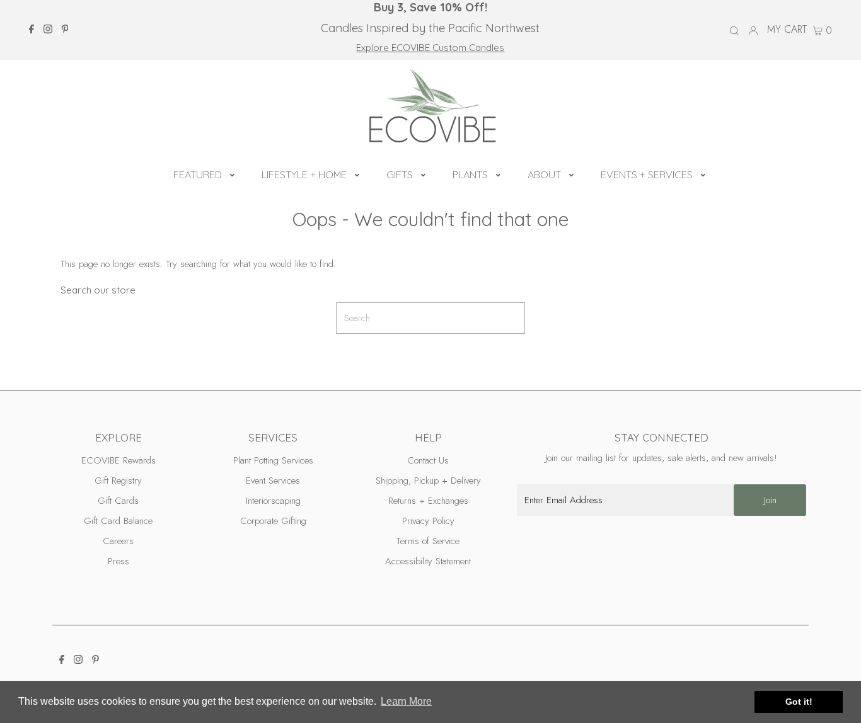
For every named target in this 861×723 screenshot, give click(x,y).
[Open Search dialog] (734, 30)
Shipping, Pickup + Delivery (428, 480)
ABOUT (544, 174)
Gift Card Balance (118, 521)
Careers (118, 541)
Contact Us (428, 460)
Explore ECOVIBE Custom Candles (430, 48)
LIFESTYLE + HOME (304, 174)
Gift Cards (118, 501)
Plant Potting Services (273, 460)
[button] (232, 173)
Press (118, 561)
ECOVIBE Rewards (118, 460)
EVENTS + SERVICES (647, 174)
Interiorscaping (273, 501)
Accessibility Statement (428, 561)
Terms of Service (427, 541)
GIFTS (399, 174)
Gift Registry (118, 480)
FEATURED (197, 174)
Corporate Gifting (273, 521)
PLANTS (470, 174)
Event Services (273, 480)
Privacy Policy (428, 521)
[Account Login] (753, 29)
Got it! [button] (798, 702)
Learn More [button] (406, 701)
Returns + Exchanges (428, 501)
